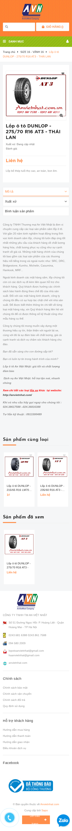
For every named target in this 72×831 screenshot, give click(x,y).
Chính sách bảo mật (15, 687)
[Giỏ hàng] (43, 27)
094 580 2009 (17, 643)
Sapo (44, 810)
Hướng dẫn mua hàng (16, 729)
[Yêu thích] (62, 74)
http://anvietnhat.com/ (17, 394)
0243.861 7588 (37, 635)
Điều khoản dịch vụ (14, 748)
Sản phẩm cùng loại (25, 439)
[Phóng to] (61, 115)
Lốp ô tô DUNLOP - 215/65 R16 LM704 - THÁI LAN (19, 488)
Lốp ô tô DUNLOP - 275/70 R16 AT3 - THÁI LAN (19, 567)
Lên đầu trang (35, 819)
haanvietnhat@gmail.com (24, 655)
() (54, 26)
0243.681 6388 (18, 635)
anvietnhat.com (18, 662)
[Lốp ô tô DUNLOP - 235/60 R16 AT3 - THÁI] (52, 466)
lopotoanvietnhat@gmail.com (26, 650)
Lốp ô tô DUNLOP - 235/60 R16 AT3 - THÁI (52, 488)
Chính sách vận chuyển (17, 693)
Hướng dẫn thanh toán (17, 735)
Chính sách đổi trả (14, 699)
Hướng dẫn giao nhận (16, 742)
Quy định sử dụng (14, 706)
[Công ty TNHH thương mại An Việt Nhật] (31, 601)
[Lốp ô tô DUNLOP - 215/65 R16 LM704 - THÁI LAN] (19, 466)
